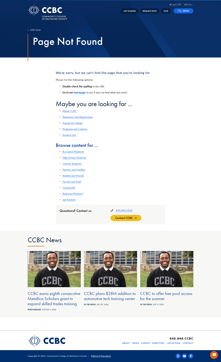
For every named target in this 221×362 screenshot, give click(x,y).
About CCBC (69, 111)
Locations (173, 343)
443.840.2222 (124, 210)
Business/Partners (72, 193)
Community (68, 187)
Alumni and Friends (73, 175)
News (135, 343)
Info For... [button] (188, 4)
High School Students (74, 157)
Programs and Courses (74, 129)
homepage (80, 92)
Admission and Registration (77, 117)
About (126, 343)
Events (145, 343)
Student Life (69, 135)
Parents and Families (73, 169)
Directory (158, 343)
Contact (188, 343)
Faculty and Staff (71, 181)
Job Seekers (69, 199)
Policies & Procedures (101, 355)
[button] (183, 10)
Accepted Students (73, 151)
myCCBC (177, 4)
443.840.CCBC (181, 338)
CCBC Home (35, 30)
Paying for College (72, 123)
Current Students (72, 163)
